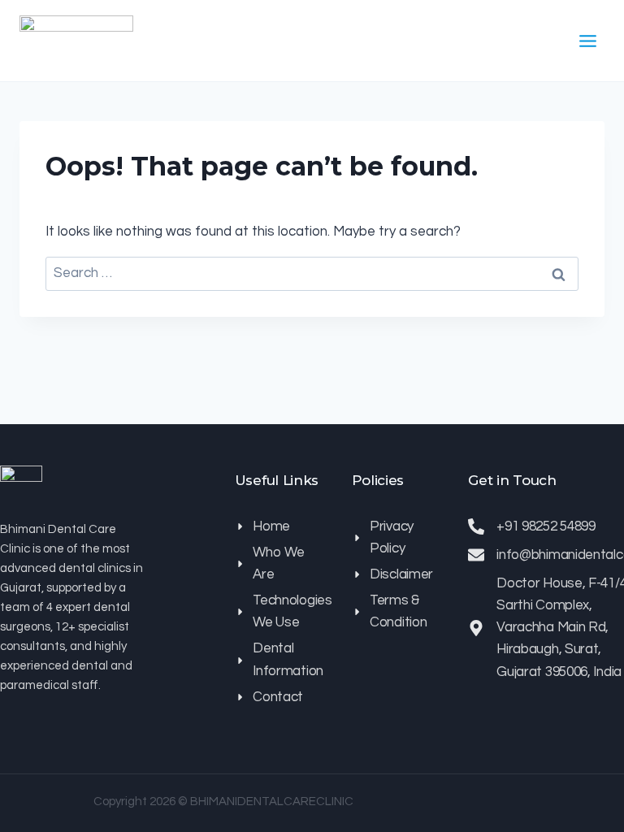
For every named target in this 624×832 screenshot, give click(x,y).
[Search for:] (312, 273)
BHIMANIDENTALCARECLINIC (271, 801)
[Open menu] (587, 40)
